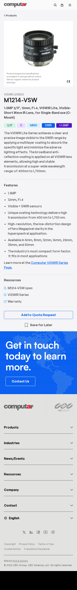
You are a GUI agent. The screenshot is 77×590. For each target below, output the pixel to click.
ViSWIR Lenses (14, 94)
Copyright (10, 544)
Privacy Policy (27, 544)
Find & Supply (20, 560)
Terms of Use (46, 544)
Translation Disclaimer (37, 549)
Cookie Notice (12, 549)
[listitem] (10, 125)
